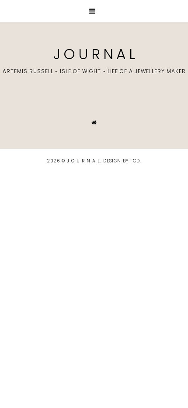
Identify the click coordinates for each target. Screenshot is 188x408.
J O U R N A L (94, 54)
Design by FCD (121, 161)
